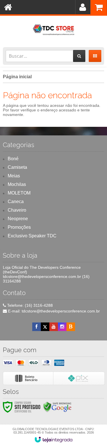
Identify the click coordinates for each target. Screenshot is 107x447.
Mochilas (17, 184)
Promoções (19, 227)
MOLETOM (19, 193)
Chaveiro (17, 210)
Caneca (16, 201)
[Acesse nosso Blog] (70, 326)
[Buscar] (79, 56)
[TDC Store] (53, 30)
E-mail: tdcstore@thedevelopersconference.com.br (53, 311)
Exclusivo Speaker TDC (32, 235)
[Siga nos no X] (45, 326)
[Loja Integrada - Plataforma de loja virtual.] (53, 439)
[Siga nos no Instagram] (62, 326)
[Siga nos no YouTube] (53, 326)
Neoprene (18, 218)
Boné (13, 158)
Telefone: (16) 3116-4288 (29, 305)
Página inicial (17, 76)
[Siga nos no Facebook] (36, 326)
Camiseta (17, 167)
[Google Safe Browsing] (57, 406)
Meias (14, 175)
